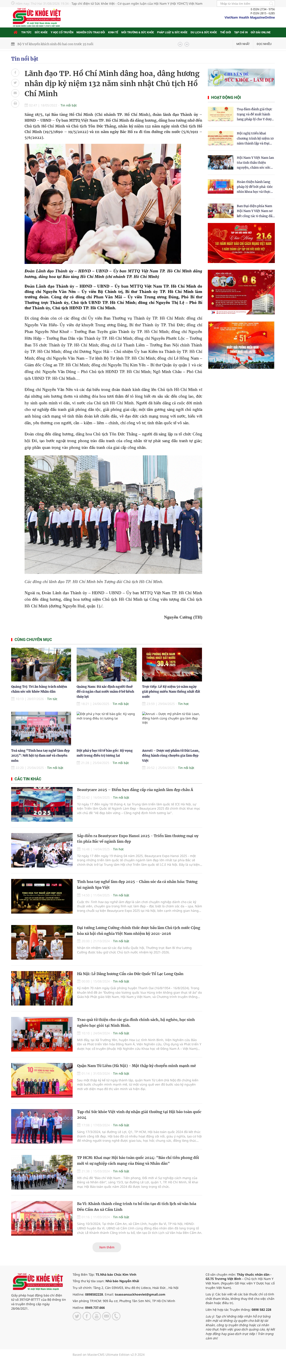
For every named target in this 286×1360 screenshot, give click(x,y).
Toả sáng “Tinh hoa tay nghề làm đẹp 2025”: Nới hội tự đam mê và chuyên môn (40, 756)
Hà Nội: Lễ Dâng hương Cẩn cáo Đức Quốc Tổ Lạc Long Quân (130, 974)
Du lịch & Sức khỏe (204, 32)
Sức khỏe (41, 32)
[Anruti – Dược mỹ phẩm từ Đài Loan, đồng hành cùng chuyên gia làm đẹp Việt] (172, 728)
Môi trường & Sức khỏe (137, 32)
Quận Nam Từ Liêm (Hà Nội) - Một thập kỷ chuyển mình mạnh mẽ (136, 1065)
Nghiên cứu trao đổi (90, 32)
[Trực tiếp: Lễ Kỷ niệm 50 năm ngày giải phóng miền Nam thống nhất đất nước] (172, 664)
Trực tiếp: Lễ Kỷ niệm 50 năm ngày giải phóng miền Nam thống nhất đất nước (171, 692)
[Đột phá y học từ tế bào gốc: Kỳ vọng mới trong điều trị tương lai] (107, 728)
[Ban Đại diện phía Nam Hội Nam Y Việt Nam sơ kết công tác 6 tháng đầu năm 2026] (220, 211)
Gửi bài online (261, 32)
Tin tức (26, 32)
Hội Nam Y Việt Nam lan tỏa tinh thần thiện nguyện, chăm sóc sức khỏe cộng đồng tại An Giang (255, 163)
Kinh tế (113, 32)
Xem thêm (106, 1247)
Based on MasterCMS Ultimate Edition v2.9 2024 (109, 1354)
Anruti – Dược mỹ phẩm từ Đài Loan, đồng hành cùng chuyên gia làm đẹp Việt (171, 756)
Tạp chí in (241, 32)
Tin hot (183, 704)
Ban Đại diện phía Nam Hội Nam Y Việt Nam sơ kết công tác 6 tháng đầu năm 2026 (255, 211)
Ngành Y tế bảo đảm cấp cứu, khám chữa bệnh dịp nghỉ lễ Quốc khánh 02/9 (74, 44)
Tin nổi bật (24, 59)
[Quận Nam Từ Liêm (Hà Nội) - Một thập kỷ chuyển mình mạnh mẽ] (42, 1080)
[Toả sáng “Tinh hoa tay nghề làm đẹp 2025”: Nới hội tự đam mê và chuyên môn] (41, 728)
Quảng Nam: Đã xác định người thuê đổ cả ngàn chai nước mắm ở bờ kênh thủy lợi (105, 692)
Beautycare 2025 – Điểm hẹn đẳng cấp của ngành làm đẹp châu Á (135, 789)
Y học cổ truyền (62, 32)
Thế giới (225, 32)
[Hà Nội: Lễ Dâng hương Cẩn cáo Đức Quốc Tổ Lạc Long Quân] (42, 988)
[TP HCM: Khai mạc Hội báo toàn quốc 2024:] (42, 1172)
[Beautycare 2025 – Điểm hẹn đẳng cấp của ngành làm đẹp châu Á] (42, 804)
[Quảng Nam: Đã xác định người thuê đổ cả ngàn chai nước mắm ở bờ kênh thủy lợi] (107, 664)
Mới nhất (243, 44)
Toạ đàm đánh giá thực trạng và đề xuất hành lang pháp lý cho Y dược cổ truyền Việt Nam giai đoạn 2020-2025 (255, 114)
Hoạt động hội (226, 97)
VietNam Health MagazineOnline (250, 17)
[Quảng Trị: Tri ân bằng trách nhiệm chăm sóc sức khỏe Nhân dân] (41, 664)
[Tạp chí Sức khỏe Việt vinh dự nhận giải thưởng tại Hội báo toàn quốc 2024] (42, 1126)
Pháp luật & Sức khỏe (172, 32)
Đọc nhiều (264, 44)
